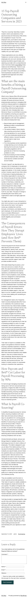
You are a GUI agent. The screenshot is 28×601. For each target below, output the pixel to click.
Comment (4, 554)
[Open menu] (26, 2)
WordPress (23, 595)
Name (3, 566)
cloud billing (18, 65)
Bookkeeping (21, 534)
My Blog (3, 2)
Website (3, 573)
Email (3, 570)
